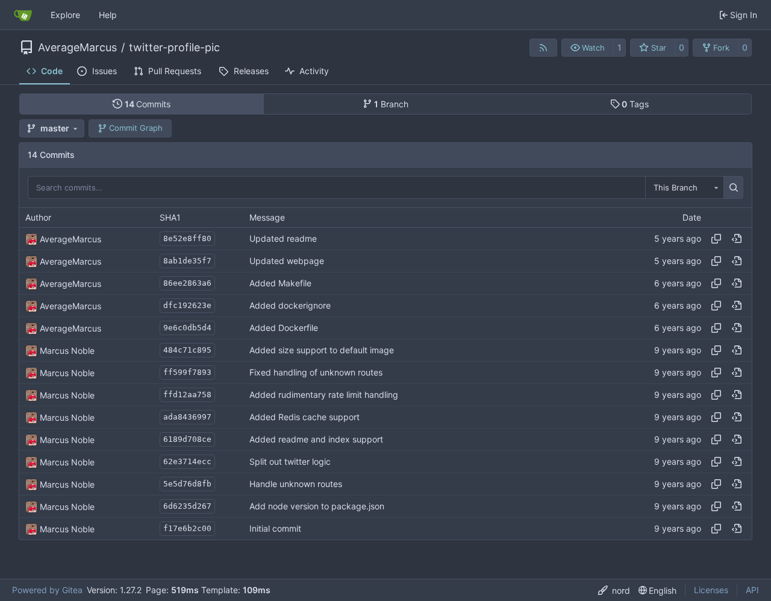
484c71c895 (187, 349)
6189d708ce (187, 439)
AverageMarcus (77, 48)
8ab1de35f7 (187, 260)
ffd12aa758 (187, 394)
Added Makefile (280, 283)
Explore (65, 15)
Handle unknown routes (295, 484)
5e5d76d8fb (187, 483)
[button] (587, 48)
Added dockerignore (290, 306)
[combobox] (684, 187)
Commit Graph (136, 128)
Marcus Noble (67, 350)
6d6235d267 (187, 506)
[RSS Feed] (543, 48)
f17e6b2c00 (187, 528)
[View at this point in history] (737, 239)
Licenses (711, 590)
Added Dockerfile (283, 328)
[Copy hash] (716, 239)
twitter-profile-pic (174, 48)
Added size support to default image (321, 350)
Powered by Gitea (47, 590)
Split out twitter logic (290, 462)
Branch (391, 104)
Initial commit (275, 529)
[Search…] (733, 187)
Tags (635, 104)
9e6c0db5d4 (187, 327)
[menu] (614, 590)
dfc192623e (187, 305)
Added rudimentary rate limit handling (323, 395)
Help (108, 15)
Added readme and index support (316, 440)
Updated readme (283, 239)
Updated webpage (286, 261)
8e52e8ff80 (187, 238)
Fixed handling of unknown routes (315, 373)
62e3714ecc (187, 461)
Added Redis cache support (304, 417)
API (752, 590)
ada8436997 (187, 416)
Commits (148, 104)
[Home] (23, 15)
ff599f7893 (187, 372)
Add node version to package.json (316, 507)
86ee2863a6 (187, 283)
